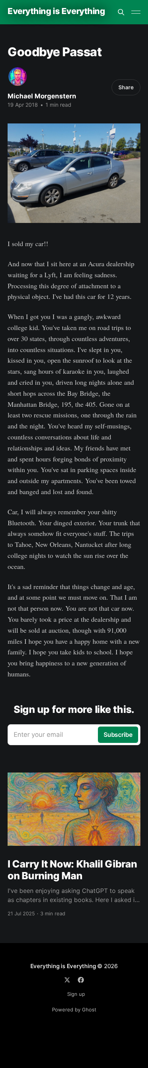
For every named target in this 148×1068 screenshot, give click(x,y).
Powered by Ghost (74, 1009)
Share (126, 87)
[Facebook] (81, 980)
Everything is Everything (56, 11)
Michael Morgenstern (42, 96)
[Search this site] (121, 12)
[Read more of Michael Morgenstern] (18, 76)
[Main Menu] (136, 12)
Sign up (76, 994)
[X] (67, 980)
